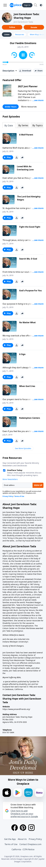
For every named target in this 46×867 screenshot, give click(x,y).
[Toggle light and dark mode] (41, 5)
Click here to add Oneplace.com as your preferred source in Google (24, 813)
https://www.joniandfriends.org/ (16, 709)
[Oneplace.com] (15, 5)
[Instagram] (31, 827)
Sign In (27, 5)
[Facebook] (14, 827)
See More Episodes (23, 448)
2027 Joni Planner (28, 86)
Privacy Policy (35, 839)
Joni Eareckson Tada (23, 21)
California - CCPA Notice (23, 849)
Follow (12, 27)
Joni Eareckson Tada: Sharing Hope (26, 16)
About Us (22, 839)
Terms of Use (11, 844)
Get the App (10, 839)
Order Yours (10, 106)
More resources (29, 106)
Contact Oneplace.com (30, 844)
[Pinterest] (23, 827)
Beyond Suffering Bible (12, 677)
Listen (6, 34)
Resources (19, 34)
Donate (34, 27)
